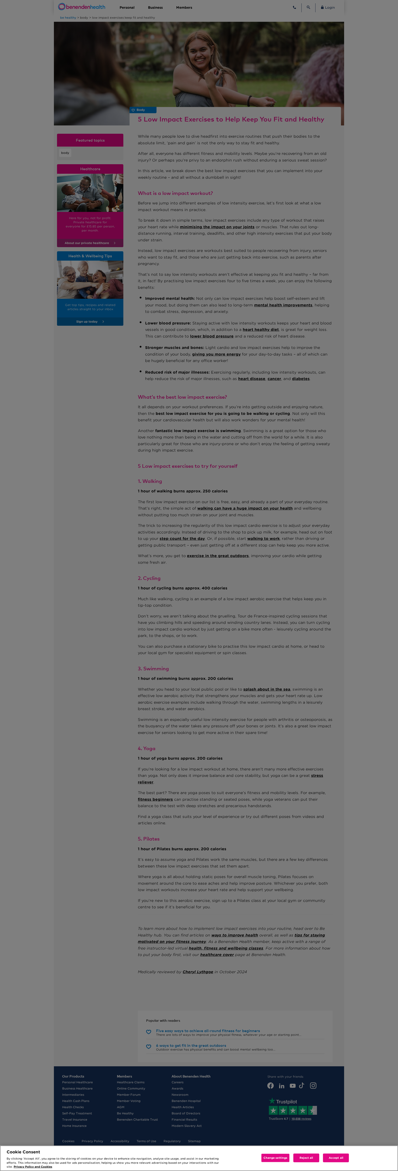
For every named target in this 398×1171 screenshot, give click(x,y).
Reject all (306, 1157)
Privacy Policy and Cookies (33, 1166)
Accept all (336, 1157)
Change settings (275, 1157)
